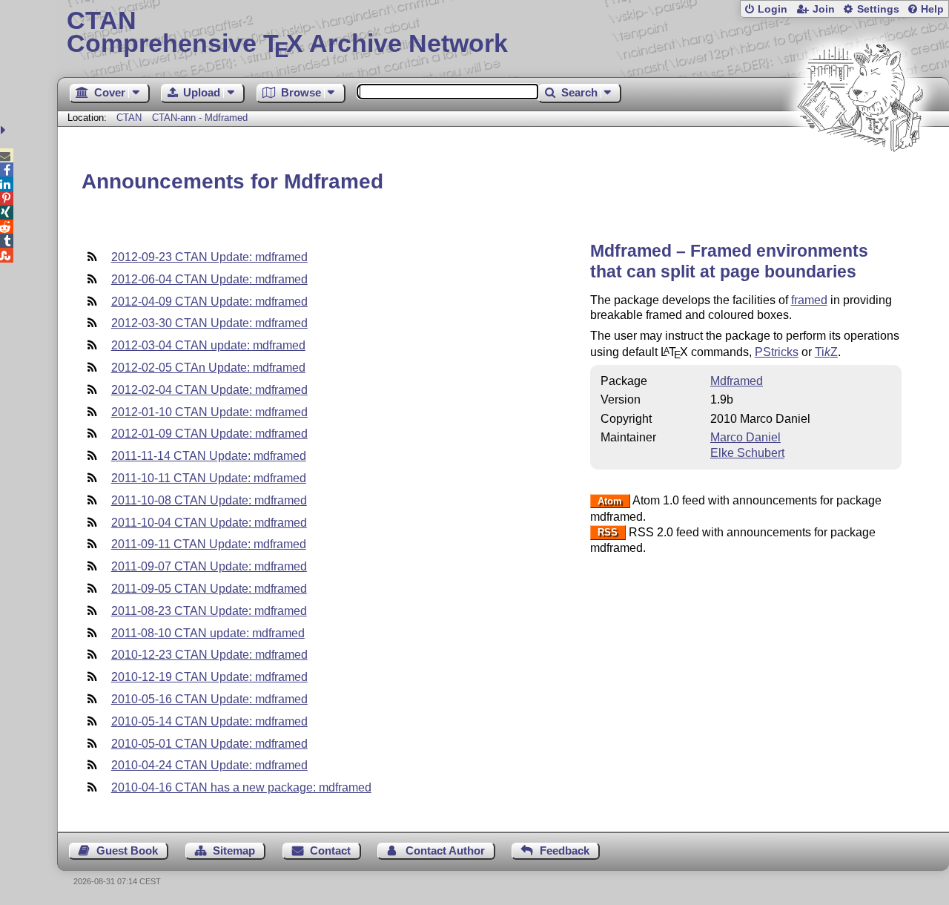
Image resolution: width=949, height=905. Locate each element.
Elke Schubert (747, 453)
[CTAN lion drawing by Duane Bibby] (860, 180)
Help (932, 9)
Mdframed (736, 381)
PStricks (776, 352)
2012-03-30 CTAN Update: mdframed (209, 323)
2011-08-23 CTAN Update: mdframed (209, 611)
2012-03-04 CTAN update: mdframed (208, 345)
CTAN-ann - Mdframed (200, 117)
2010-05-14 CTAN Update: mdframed (209, 721)
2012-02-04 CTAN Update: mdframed (209, 390)
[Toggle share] (5, 130)
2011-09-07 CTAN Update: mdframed (209, 566)
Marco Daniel (745, 437)
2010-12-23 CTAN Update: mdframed (209, 654)
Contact (330, 850)
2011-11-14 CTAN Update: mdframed (208, 456)
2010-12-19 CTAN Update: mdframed (209, 677)
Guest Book (127, 850)
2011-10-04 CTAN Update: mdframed (209, 522)
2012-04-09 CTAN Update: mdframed (209, 301)
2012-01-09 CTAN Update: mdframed (209, 433)
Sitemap (234, 850)
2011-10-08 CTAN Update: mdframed (209, 500)
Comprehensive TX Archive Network (287, 33)
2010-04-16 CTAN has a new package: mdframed (241, 787)
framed (809, 300)
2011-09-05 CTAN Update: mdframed (209, 588)
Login (772, 9)
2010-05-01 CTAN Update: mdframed (209, 743)
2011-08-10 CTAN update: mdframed (208, 633)
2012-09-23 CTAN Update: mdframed (209, 257)
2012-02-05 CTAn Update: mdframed (208, 367)
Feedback (564, 850)
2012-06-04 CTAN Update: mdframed (209, 279)
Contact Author (445, 850)
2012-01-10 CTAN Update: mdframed (209, 412)
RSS (608, 533)
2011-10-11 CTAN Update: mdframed (208, 478)
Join (824, 9)
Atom (610, 501)
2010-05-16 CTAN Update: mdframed (209, 699)
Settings (878, 9)
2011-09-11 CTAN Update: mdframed (208, 544)
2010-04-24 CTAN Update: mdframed (209, 765)
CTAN (129, 117)
